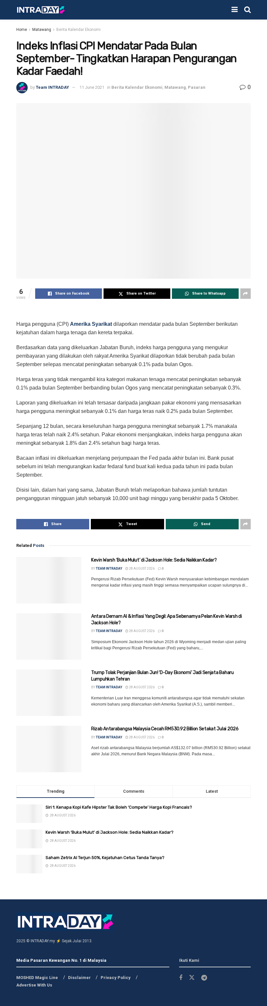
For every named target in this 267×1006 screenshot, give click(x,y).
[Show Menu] (235, 10)
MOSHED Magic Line (37, 977)
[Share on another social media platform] (245, 293)
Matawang (41, 29)
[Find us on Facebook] (180, 978)
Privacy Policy (116, 977)
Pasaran (196, 87)
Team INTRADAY (52, 87)
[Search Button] (247, 10)
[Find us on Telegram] (204, 978)
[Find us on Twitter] (192, 978)
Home (21, 29)
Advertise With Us (34, 985)
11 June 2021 (91, 87)
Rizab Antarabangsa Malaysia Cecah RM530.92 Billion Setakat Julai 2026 (165, 729)
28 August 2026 (141, 568)
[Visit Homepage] (40, 10)
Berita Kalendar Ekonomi (78, 29)
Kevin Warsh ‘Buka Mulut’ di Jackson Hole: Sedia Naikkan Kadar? (154, 560)
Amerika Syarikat (91, 324)
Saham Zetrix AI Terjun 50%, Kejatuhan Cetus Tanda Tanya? (105, 857)
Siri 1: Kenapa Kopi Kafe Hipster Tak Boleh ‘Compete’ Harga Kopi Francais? (119, 807)
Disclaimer (79, 977)
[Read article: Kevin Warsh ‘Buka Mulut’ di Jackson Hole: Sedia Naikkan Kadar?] (48, 580)
